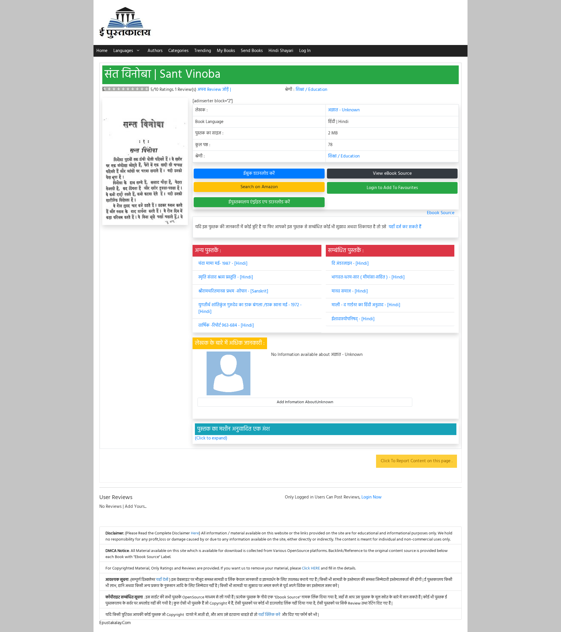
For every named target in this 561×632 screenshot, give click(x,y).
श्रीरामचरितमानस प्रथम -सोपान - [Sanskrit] (233, 291)
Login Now (371, 497)
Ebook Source (440, 213)
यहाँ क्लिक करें (269, 615)
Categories (178, 50)
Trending (202, 50)
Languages (123, 50)
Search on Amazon (259, 187)
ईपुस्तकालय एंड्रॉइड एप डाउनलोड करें (259, 202)
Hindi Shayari (281, 50)
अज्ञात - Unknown (344, 110)
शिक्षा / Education (311, 89)
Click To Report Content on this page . (416, 461)
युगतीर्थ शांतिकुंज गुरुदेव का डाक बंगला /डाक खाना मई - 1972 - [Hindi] (250, 308)
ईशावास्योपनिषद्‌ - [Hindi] (353, 319)
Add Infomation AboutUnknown (305, 402)
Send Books (252, 50)
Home (102, 50)
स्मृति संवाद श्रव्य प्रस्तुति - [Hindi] (225, 277)
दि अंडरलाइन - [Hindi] (350, 263)
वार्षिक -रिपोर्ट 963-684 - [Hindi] (226, 325)
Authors (155, 50)
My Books (226, 50)
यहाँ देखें (162, 579)
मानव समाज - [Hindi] (350, 291)
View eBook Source (392, 173)
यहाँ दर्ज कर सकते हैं (405, 227)
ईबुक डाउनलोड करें (259, 173)
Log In (305, 50)
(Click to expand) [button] (211, 438)
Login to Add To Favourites (392, 187)
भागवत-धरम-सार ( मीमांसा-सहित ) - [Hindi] (368, 277)
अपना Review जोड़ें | (214, 89)
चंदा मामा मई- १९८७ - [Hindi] (222, 263)
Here (195, 533)
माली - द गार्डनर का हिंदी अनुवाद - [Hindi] (366, 305)
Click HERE (311, 568)
